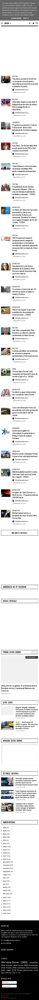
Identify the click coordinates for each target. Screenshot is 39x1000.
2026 (5, 828)
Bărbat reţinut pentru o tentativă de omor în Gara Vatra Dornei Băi (24, 515)
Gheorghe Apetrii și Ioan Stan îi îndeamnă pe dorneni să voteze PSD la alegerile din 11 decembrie (24, 106)
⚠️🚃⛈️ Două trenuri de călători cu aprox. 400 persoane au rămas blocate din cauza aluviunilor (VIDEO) (26, 725)
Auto (16, 973)
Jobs (10, 973)
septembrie (7, 872)
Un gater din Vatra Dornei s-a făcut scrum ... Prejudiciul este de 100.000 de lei (25, 495)
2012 (5, 907)
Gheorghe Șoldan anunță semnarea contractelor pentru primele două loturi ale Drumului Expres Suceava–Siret (26, 781)
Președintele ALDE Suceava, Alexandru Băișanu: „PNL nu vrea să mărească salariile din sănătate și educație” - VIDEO (23, 191)
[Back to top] (34, 995)
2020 (5, 847)
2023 (5, 837)
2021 (5, 843)
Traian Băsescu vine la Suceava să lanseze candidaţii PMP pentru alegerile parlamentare (24, 168)
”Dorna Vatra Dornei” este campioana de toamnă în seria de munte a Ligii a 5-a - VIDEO (25, 374)
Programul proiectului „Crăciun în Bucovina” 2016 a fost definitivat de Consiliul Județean (24, 127)
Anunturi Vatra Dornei (14, 965)
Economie (34, 968)
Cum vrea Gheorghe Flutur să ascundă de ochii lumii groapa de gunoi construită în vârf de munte (25, 411)
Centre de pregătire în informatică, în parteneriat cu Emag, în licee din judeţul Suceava (23, 435)
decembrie (6, 862)
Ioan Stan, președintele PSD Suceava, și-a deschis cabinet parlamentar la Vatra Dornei (23, 333)
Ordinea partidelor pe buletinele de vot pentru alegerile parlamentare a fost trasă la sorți (25, 353)
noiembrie (6, 865)
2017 (5, 856)
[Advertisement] (19, 51)
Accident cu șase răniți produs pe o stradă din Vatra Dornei (24, 393)
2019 (5, 850)
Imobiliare (21, 968)
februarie (6, 894)
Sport (14, 369)
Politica (15, 76)
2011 (5, 910)
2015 (5, 898)
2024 (5, 834)
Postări (6, 982)
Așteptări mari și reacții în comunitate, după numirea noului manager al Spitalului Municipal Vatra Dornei (25, 807)
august (5, 875)
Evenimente (16, 122)
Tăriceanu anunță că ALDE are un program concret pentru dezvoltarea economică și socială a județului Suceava (25, 83)
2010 (5, 913)
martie (5, 890)
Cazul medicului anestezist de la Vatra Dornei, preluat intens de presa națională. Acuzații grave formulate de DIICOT (26, 794)
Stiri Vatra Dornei (10, 962)
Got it (26, 18)
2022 (5, 840)
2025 (5, 831)
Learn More (16, 18)
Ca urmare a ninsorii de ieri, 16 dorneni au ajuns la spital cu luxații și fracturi (24, 291)
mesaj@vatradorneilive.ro (11, 940)
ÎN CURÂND (7, 943)
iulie (4, 878)
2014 (5, 901)
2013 (5, 904)
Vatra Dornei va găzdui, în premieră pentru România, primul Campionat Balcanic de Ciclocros (19, 688)
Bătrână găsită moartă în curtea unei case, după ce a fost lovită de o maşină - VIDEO (24, 474)
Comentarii (7, 986)
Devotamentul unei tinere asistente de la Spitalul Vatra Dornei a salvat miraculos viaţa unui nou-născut (24, 270)
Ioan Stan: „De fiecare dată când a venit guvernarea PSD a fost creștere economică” (24, 148)
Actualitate (16, 207)
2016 (5, 859)
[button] (8, 23)
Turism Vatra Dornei (25, 970)
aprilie (5, 887)
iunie (4, 881)
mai (4, 884)
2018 (5, 853)
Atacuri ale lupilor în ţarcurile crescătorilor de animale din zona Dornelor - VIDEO (23, 312)
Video (8, 970)
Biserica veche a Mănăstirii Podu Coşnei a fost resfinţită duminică (25, 455)
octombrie (6, 868)
